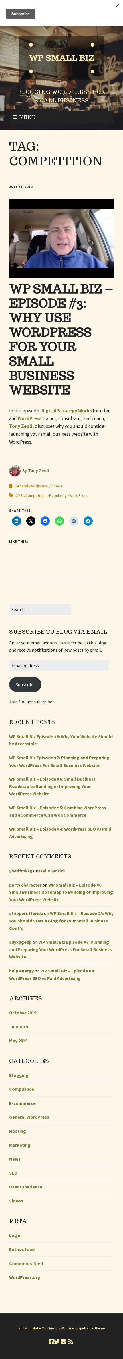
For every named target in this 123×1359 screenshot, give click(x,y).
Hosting (17, 1131)
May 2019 (18, 1040)
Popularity (58, 495)
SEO (13, 1173)
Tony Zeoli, (21, 426)
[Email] (63, 1341)
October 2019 (22, 1013)
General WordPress (31, 486)
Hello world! (52, 871)
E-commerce (22, 1103)
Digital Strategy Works (66, 411)
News (15, 1159)
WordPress (29, 418)
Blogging (19, 1075)
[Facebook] (51, 1341)
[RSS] (70, 1341)
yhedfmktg (20, 871)
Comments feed (26, 1263)
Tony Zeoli (38, 470)
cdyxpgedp (20, 942)
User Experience (25, 1187)
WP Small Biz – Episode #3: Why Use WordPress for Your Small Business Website (61, 339)
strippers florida (26, 913)
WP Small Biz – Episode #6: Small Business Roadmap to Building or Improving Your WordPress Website (52, 786)
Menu (27, 117)
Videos (56, 486)
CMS (19, 495)
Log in (15, 1235)
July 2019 (18, 1027)
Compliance (21, 1089)
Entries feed (22, 1249)
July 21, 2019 (21, 186)
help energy (21, 971)
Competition (36, 495)
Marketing (20, 1145)
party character (25, 885)
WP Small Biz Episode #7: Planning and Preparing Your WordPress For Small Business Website (60, 949)
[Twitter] (57, 1341)
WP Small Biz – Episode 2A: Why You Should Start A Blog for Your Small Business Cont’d (61, 920)
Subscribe (25, 684)
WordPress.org (24, 1277)
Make (36, 1328)
